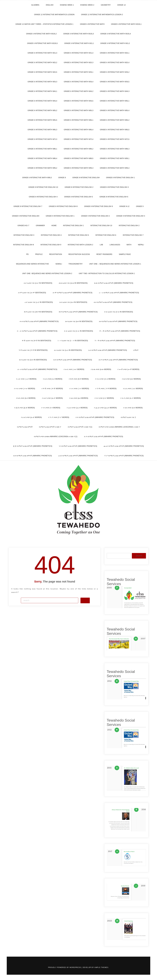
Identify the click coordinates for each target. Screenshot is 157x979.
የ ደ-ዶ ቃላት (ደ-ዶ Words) (131, 398)
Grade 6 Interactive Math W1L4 (78, 53)
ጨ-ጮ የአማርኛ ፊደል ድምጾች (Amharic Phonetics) (124, 446)
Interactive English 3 (23, 235)
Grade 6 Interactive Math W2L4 (114, 62)
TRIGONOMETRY (75, 264)
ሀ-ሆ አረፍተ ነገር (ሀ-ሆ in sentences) (38, 283)
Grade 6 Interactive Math (92, 24)
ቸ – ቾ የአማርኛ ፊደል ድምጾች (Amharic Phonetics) (119, 331)
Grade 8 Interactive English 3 (114, 187)
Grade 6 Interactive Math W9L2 (42, 168)
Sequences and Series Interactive (32, 264)
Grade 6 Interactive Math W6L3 (42, 130)
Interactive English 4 (51, 235)
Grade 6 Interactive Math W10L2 (41, 34)
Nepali (141, 245)
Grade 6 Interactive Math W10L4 (115, 34)
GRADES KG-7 (23, 225)
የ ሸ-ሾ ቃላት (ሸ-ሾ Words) (79, 379)
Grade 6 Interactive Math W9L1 (114, 158)
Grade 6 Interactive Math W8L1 (42, 149)
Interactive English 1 (73, 225)
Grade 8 (62, 178)
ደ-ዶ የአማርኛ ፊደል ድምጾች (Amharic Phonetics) (103, 436)
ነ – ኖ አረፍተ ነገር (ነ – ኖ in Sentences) (73, 341)
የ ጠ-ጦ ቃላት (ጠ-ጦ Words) (77, 408)
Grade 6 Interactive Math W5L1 (114, 101)
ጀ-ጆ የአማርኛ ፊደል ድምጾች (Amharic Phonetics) (32, 446)
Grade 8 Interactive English (86, 178)
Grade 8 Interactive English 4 (43, 197)
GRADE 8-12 (124, 206)
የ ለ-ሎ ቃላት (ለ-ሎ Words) (101, 369)
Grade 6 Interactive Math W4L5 (78, 101)
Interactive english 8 (23, 245)
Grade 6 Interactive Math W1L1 (79, 43)
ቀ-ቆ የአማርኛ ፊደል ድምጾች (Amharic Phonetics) (39, 321)
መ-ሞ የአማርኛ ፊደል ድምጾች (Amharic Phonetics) (72, 293)
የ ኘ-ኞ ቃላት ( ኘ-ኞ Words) (106, 388)
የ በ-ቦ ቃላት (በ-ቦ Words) (131, 379)
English (49, 5)
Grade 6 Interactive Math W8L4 (42, 158)
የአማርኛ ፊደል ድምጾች (25, 427)
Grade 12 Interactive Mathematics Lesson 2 (102, 14)
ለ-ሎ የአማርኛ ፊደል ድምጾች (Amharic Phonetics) (113, 283)
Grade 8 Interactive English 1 (120, 178)
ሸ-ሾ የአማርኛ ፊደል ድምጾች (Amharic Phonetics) (78, 312)
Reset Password (104, 254)
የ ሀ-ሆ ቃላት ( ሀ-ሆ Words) (74, 369)
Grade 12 (121, 5)
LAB (101, 245)
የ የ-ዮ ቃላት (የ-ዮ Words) (104, 398)
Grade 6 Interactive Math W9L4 (114, 168)
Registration (55, 254)
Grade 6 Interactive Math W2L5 (42, 72)
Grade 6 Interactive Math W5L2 (42, 110)
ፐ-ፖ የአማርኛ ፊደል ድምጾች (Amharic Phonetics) (124, 456)
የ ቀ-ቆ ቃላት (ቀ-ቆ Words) (105, 379)
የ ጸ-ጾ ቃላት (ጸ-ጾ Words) (133, 408)
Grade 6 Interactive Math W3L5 (114, 82)
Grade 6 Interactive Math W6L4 (78, 130)
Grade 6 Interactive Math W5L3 (78, 110)
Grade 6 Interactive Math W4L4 (42, 101)
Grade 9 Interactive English (25, 216)
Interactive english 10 (101, 225)
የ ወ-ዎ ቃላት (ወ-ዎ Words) (52, 398)
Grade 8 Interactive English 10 (43, 187)
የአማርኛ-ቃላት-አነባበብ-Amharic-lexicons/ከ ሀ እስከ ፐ (119, 427)
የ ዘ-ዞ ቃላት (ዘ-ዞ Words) (78, 398)
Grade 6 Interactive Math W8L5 (78, 158)
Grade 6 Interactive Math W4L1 (42, 91)
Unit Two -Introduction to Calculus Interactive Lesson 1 (107, 273)
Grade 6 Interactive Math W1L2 (115, 43)
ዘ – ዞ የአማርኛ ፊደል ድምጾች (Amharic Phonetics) (37, 369)
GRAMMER (40, 225)
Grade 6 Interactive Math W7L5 (114, 139)
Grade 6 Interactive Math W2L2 (42, 62)
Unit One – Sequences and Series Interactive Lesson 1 (115, 264)
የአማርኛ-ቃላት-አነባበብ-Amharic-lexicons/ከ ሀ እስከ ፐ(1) (55, 436)
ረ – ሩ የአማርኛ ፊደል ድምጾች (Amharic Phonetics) (119, 293)
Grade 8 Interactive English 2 (79, 187)
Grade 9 (140, 206)
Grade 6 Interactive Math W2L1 (114, 53)
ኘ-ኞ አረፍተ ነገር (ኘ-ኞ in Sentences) (33, 350)
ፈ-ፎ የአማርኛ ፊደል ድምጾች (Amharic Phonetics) (78, 456)
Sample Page (125, 254)
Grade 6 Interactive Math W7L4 (78, 139)
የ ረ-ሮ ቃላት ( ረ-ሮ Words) (26, 379)
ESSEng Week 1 (67, 5)
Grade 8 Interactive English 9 (98, 206)
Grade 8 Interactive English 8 (63, 206)
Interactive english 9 (50, 245)
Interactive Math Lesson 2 (80, 245)
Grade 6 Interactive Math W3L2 (114, 72)
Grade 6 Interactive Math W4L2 (78, 91)
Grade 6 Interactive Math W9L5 (37, 178)
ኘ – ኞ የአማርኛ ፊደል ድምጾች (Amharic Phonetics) (115, 341)
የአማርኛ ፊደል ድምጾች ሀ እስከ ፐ (50, 427)
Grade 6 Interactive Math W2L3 (78, 62)
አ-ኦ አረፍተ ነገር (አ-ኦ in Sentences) (68, 350)
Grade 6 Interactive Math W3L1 (78, 72)
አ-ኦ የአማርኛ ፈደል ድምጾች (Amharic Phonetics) (107, 350)
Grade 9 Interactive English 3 (130, 216)
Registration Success (79, 254)
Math (129, 245)
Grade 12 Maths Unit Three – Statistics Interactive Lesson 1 (44, 24)
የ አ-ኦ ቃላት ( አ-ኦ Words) (133, 388)
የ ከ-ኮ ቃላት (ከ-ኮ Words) (25, 398)
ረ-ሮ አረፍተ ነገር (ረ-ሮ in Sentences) (39, 302)
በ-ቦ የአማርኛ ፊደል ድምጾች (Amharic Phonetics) (118, 321)
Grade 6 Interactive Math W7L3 (42, 139)
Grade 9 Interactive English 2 (95, 216)
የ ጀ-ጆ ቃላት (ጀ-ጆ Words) (24, 408)
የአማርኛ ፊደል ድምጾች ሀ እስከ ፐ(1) (80, 427)
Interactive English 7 (133, 235)
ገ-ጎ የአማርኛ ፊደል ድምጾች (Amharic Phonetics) (78, 446)
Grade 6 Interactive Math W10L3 (78, 34)
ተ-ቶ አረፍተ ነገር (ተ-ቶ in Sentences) (78, 331)
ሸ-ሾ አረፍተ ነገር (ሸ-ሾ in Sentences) (38, 312)
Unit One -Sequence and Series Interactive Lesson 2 (47, 273)
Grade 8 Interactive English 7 (27, 206)
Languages (115, 245)
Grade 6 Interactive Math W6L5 (114, 130)
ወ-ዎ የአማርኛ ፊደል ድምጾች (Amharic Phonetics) (118, 360)
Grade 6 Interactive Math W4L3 (114, 91)
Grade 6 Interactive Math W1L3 (42, 53)
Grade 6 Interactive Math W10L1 (126, 24)
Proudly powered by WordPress (65, 967)
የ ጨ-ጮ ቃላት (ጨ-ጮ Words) (105, 408)
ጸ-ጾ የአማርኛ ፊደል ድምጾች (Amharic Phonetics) (32, 456)
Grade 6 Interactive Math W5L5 (42, 120)
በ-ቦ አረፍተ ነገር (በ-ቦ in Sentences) (78, 321)
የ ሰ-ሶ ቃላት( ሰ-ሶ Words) (52, 379)
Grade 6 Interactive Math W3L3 (42, 82)
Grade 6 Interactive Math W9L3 (78, 168)
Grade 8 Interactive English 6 (113, 197)
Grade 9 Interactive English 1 (60, 216)
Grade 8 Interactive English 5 (78, 197)
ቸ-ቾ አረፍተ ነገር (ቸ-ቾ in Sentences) (36, 341)
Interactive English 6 (105, 235)
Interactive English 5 (78, 235)
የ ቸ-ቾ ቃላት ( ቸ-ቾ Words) (52, 388)
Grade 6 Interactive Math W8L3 (114, 149)
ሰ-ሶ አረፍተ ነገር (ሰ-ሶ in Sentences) (73, 302)
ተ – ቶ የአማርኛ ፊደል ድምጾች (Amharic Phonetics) (37, 331)
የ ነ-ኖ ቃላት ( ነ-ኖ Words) (79, 388)
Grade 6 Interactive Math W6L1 (78, 120)
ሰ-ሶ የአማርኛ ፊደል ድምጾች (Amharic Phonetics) (113, 302)
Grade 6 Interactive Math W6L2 (114, 120)
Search (139, 556)
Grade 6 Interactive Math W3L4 (78, 82)
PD (27, 254)
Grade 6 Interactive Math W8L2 (78, 149)
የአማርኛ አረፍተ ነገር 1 (128, 417)
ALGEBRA (35, 5)
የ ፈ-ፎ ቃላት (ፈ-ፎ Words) (31, 417)
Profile (39, 254)
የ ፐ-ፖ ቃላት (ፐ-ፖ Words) (58, 417)
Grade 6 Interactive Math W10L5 (42, 43)
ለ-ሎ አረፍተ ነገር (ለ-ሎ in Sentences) (73, 283)
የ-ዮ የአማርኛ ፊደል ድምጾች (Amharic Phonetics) (95, 417)
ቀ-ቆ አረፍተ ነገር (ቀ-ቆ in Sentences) (118, 312)
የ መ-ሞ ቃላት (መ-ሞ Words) (128, 369)
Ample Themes (101, 967)
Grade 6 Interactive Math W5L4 (114, 110)
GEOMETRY (106, 5)
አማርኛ (135, 350)
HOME (54, 225)
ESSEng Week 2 (87, 5)
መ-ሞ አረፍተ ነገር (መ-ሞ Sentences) (32, 293)
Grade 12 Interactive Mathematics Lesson (54, 14)
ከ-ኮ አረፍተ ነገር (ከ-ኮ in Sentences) (33, 360)
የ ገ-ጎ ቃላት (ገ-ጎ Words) (50, 408)
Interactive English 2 (129, 225)
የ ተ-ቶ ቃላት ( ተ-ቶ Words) (24, 388)
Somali (58, 264)
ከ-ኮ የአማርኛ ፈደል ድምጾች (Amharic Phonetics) (72, 360)
